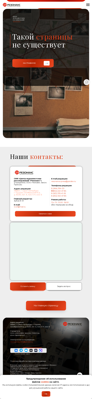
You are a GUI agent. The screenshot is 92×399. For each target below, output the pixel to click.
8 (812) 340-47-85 (58, 196)
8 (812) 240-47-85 (58, 191)
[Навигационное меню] (88, 5)
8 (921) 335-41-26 (58, 193)
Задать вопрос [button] (64, 286)
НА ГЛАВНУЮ (29, 63)
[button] (45, 214)
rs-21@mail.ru (20, 207)
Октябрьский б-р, (32, 193)
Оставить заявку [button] (27, 286)
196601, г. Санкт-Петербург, (26, 191)
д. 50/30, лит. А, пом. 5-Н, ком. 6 (28, 195)
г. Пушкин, (18, 193)
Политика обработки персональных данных (28, 361)
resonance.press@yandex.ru (63, 181)
